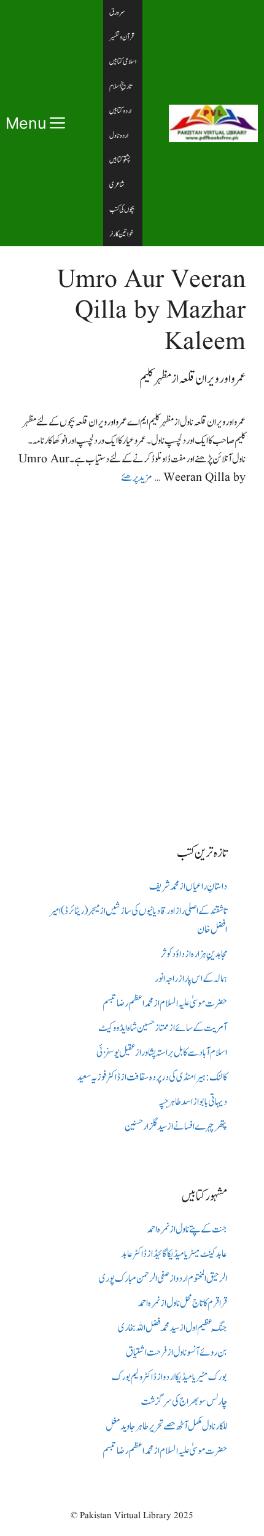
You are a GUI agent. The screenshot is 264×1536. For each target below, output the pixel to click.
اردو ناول (118, 135)
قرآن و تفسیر (121, 37)
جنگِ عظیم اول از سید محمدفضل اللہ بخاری (172, 1328)
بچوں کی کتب (121, 209)
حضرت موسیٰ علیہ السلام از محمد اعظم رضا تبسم (165, 1003)
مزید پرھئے (136, 477)
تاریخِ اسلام (120, 86)
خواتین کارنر (121, 234)
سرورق (117, 12)
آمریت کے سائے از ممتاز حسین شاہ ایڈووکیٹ (162, 1028)
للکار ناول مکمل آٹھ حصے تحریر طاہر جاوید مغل (166, 1426)
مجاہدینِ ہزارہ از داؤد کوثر (193, 954)
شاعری (117, 185)
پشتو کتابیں (119, 160)
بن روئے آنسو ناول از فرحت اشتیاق (176, 1352)
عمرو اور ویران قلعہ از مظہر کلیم (192, 379)
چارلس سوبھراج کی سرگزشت (184, 1401)
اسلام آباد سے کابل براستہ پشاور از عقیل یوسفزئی (161, 1052)
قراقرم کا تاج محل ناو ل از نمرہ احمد (182, 1303)
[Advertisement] (132, 655)
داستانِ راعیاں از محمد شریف (188, 886)
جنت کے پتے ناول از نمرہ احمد (187, 1229)
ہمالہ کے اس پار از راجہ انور (191, 978)
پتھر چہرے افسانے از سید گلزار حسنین (176, 1126)
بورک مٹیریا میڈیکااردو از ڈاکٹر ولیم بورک (169, 1377)
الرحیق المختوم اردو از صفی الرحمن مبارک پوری (163, 1278)
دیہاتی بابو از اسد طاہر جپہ (192, 1102)
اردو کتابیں (120, 111)
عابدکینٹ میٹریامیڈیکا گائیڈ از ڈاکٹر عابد (174, 1254)
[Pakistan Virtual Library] (213, 123)
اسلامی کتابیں (122, 61)
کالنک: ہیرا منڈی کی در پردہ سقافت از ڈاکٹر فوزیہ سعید (152, 1077)
